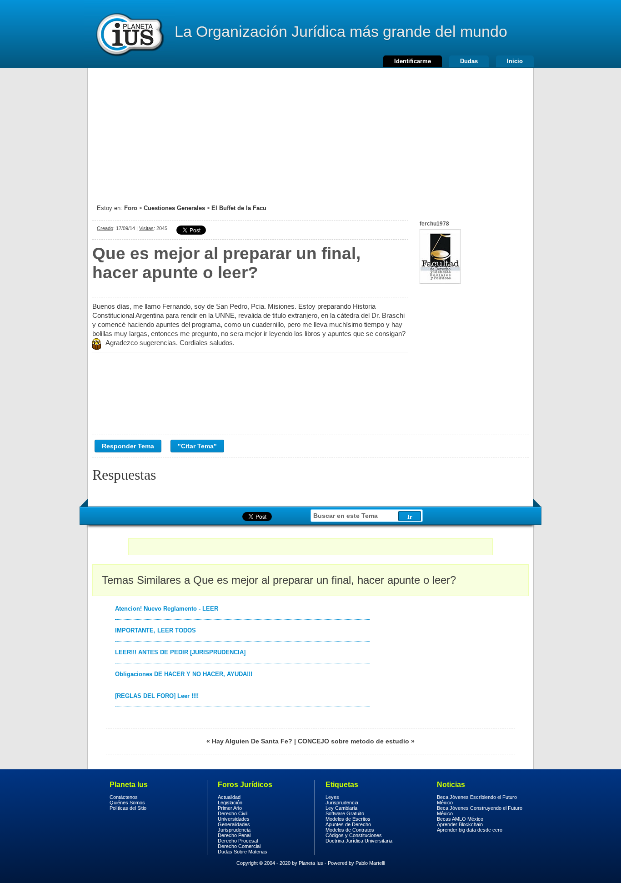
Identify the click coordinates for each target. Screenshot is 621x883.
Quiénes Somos (127, 802)
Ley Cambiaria (341, 808)
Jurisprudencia (234, 830)
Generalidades (234, 824)
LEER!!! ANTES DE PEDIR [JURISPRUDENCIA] (180, 652)
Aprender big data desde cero (469, 830)
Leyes (332, 797)
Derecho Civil (232, 813)
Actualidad (229, 797)
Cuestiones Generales (174, 208)
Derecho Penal (234, 835)
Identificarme (412, 61)
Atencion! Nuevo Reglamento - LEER (166, 608)
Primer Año (230, 808)
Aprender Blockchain (460, 824)
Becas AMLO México (460, 819)
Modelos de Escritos (348, 819)
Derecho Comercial (239, 846)
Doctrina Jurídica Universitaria (359, 840)
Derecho (129, 34)
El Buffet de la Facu (238, 208)
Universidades (234, 819)
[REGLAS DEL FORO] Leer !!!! (157, 695)
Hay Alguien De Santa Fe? (252, 741)
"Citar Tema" (197, 446)
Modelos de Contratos (350, 830)
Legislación (230, 802)
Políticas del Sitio (128, 808)
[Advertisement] (310, 132)
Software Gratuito (345, 813)
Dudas (469, 61)
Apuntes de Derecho (348, 824)
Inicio (515, 61)
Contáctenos (124, 797)
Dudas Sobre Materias (242, 851)
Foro (130, 208)
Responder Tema (128, 446)
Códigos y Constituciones (354, 835)
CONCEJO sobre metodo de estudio (353, 741)
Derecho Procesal (238, 840)
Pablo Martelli (370, 863)
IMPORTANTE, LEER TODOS (155, 630)
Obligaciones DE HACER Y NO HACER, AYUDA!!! (183, 674)
